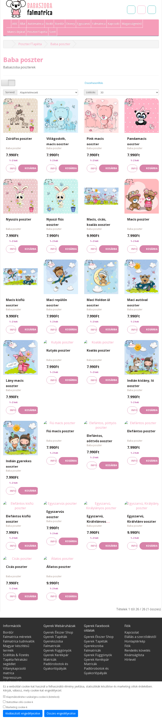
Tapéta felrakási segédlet (15, 661)
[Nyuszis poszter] (20, 196)
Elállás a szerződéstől (140, 637)
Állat (22, 23)
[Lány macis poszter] (20, 357)
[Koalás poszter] (101, 342)
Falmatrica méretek (17, 637)
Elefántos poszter (141, 431)
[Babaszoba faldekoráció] (8, 24)
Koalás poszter (98, 350)
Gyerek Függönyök (57, 650)
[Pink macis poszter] (101, 115)
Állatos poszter (58, 567)
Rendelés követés (137, 650)
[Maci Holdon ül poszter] (101, 277)
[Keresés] (131, 10)
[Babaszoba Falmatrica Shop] (29, 8)
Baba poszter (60, 44)
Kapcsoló (114, 23)
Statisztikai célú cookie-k (19, 702)
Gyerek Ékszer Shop (58, 632)
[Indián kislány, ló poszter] (141, 357)
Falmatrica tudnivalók (19, 641)
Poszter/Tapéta (37, 32)
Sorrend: (10, 92)
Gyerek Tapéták (55, 637)
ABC (15, 23)
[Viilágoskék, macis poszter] (61, 115)
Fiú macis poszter (60, 431)
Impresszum (12, 677)
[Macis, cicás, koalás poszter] (101, 196)
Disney (70, 23)
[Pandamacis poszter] (141, 115)
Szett (52, 32)
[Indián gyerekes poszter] (20, 438)
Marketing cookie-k (16, 707)
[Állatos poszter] (61, 558)
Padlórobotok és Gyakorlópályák (55, 666)
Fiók (127, 646)
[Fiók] (152, 10)
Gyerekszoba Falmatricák (53, 643)
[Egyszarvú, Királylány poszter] (141, 505)
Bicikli (49, 23)
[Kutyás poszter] (61, 342)
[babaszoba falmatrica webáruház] (8, 44)
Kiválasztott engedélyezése (22, 713)
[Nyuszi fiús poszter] (61, 196)
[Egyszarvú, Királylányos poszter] (101, 505)
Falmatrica (98, 23)
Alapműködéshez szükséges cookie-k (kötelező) (32, 697)
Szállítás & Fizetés (16, 655)
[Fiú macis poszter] (61, 423)
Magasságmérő (132, 23)
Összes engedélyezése (61, 713)
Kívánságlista (134, 655)
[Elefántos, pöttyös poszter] (101, 425)
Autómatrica (35, 23)
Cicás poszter (16, 567)
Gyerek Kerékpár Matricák (56, 657)
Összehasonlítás (94, 83)
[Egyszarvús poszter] (61, 503)
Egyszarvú (83, 23)
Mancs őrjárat (16, 32)
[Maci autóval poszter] (141, 277)
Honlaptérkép (134, 641)
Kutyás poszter (58, 350)
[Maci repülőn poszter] (61, 277)
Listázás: (91, 92)
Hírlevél (130, 659)
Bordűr (59, 23)
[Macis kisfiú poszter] (20, 277)
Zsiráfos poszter (19, 138)
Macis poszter (138, 219)
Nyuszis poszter (18, 219)
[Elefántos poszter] (141, 423)
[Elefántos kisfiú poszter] (20, 505)
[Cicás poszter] (20, 558)
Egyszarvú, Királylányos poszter (96, 521)
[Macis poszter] (141, 196)
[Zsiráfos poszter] (20, 115)
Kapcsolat (131, 632)
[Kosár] (141, 10)
